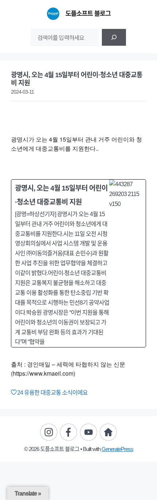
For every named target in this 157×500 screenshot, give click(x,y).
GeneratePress (117, 449)
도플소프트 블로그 (88, 13)
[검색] (114, 37)
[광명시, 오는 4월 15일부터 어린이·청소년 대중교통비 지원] (78, 263)
